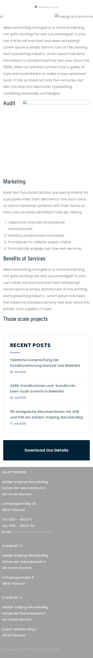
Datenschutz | (34, 649)
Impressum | (12, 649)
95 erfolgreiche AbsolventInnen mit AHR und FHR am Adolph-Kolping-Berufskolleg (46, 414)
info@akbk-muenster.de (31, 531)
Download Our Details (46, 450)
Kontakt (52, 649)
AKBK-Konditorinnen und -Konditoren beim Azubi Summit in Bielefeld (42, 388)
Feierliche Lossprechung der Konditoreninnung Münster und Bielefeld (45, 362)
